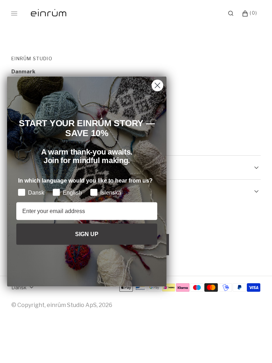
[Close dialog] (157, 85)
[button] (230, 13)
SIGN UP (86, 234)
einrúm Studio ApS (72, 305)
